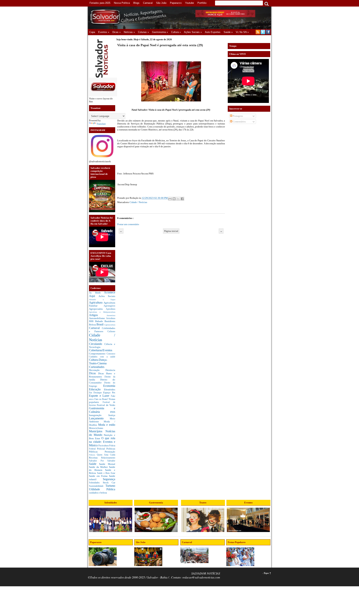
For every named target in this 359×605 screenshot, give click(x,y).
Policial (101, 448)
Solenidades (96, 482)
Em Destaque (96, 392)
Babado (100, 321)
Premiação (110, 451)
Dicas (93, 373)
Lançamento (99, 418)
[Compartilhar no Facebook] (182, 199)
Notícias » (129, 32)
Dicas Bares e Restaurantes (102, 375)
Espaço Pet (109, 392)
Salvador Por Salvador (102, 461)
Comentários (239, 121)
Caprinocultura (109, 325)
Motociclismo (96, 428)
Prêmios (93, 455)
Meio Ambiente (102, 420)
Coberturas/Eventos (100, 350)
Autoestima (111, 315)
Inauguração (98, 415)
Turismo (110, 485)
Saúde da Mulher (99, 467)
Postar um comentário (128, 224)
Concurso (111, 354)
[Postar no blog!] (174, 199)
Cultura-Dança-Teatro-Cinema (98, 361)
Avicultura (110, 318)
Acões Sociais (107, 296)
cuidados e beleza (98, 492)
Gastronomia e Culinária (102, 410)
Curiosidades (96, 366)
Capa (92, 32)
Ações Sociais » (193, 32)
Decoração (97, 370)
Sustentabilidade (97, 486)
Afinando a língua (102, 299)
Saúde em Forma (99, 476)
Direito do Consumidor (102, 381)
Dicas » (116, 32)
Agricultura (96, 302)
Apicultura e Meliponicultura (102, 312)
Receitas (95, 457)
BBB (92, 321)
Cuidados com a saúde (102, 357)
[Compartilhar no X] (178, 199)
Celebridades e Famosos (102, 330)
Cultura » (176, 32)
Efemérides (109, 389)
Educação (96, 389)
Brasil (100, 324)
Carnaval (95, 328)
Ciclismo (111, 331)
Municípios (97, 431)
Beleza (92, 324)
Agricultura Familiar (102, 304)
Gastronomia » (160, 32)
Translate (101, 123)
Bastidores (110, 321)
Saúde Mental (107, 464)
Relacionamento (108, 458)
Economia (109, 385)
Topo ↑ (267, 573)
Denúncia (110, 370)
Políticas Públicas (102, 450)
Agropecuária (97, 308)
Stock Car (109, 482)
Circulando (96, 343)
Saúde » (228, 32)
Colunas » (143, 32)
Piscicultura (103, 445)
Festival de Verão (106, 405)
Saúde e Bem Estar (106, 473)
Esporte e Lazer (100, 395)
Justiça (111, 415)
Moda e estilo (106, 424)
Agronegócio (109, 306)
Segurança (109, 479)
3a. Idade (96, 292)
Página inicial (171, 231)
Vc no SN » (242, 32)
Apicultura (110, 309)
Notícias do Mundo (102, 433)
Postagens (237, 116)
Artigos (98, 315)
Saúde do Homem (102, 468)
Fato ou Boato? (101, 399)
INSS (112, 412)
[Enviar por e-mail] (170, 199)
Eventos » (103, 32)
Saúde (94, 463)
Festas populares (102, 400)
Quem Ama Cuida (106, 455)
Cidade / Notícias (138, 202)
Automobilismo (97, 318)
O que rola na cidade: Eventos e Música (102, 442)
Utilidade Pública (102, 489)
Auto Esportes (212, 32)
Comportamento (98, 353)
